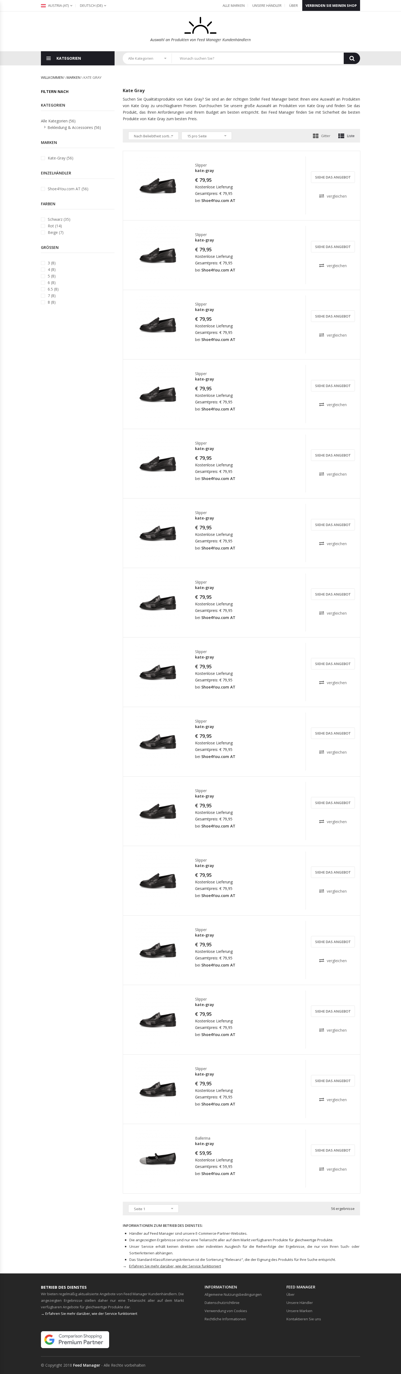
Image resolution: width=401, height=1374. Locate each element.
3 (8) (52, 262)
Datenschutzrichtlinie (222, 1302)
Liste (351, 135)
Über (293, 5)
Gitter (325, 135)
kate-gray (204, 170)
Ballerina (202, 1138)
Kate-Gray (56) (60, 158)
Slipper (201, 165)
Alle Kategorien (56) (58, 120)
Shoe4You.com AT (218, 200)
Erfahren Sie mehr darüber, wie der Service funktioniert (175, 1266)
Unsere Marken (299, 1310)
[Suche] (352, 58)
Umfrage (160, 209)
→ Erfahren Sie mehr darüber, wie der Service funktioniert (89, 1313)
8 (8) (52, 302)
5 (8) (52, 276)
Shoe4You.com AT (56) (68, 188)
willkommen (52, 77)
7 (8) (52, 295)
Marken (73, 77)
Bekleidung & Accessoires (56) (74, 127)
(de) (91, 5)
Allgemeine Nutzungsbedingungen (233, 1294)
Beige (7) (56, 232)
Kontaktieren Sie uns (303, 1318)
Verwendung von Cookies (226, 1310)
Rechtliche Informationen (225, 1318)
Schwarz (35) (59, 219)
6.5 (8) (53, 289)
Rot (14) (55, 225)
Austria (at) (58, 5)
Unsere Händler (267, 5)
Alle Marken (234, 5)
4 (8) (52, 269)
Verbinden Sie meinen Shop (331, 5)
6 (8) (52, 282)
